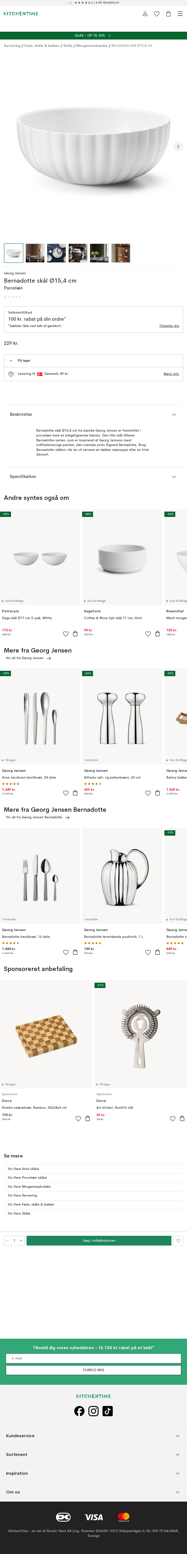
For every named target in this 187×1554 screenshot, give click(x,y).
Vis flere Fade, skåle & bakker (31, 1204)
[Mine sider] (145, 14)
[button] (12, 297)
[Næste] (178, 146)
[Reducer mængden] (7, 1241)
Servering (12, 45)
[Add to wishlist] (66, 634)
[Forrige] (9, 146)
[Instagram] (93, 1411)
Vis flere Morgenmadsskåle (29, 1186)
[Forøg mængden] (21, 1241)
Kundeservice (20, 1436)
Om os (13, 1492)
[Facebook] (79, 1411)
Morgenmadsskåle (92, 45)
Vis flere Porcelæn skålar (27, 1177)
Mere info (171, 374)
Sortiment (16, 1454)
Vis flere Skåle (19, 1213)
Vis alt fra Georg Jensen (25, 658)
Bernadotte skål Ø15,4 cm (132, 45)
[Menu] (180, 14)
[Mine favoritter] (157, 14)
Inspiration (17, 1473)
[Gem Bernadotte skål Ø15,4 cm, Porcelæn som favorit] (178, 1241)
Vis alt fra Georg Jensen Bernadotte (34, 817)
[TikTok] (108, 1411)
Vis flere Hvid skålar (23, 1169)
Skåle (68, 45)
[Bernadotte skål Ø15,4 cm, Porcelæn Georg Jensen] (93, 145)
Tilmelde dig (169, 326)
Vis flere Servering (22, 1195)
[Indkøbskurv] (168, 14)
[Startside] (21, 13)
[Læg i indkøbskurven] (75, 633)
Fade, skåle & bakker (41, 45)
